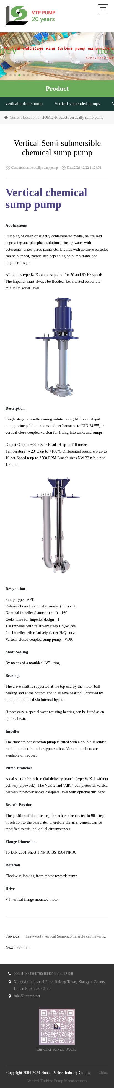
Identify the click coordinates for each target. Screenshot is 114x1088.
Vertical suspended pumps (77, 103)
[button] (6, 75)
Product (61, 117)
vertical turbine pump (24, 103)
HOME (47, 117)
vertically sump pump (86, 117)
